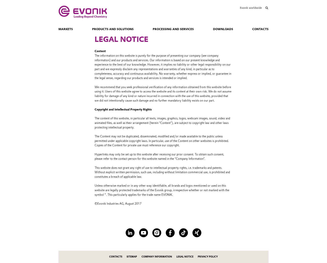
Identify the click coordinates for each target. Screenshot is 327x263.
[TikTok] (183, 232)
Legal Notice (184, 256)
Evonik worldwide (251, 7)
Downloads (223, 29)
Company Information (157, 256)
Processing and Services (173, 29)
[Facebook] (170, 232)
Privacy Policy (208, 256)
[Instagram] (156, 232)
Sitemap (132, 256)
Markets (65, 29)
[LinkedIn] (130, 232)
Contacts (260, 29)
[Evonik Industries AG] (82, 12)
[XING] (196, 232)
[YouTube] (143, 232)
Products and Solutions (113, 29)
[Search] (267, 8)
